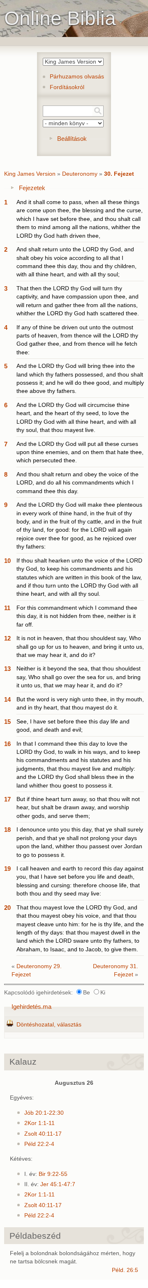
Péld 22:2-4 (39, 1144)
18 (7, 829)
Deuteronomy (79, 174)
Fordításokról (67, 87)
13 (7, 668)
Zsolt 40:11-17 (43, 1134)
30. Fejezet (119, 174)
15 (7, 721)
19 (7, 868)
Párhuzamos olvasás (77, 76)
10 (7, 560)
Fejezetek (32, 187)
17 (7, 799)
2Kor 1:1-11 (39, 1123)
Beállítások (72, 138)
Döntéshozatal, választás (48, 1025)
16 (7, 743)
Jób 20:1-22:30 (44, 1113)
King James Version (30, 174)
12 (7, 638)
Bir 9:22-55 (53, 1174)
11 (7, 607)
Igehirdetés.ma (31, 1006)
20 (7, 907)
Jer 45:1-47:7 (57, 1184)
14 (7, 699)
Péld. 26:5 (125, 1270)
